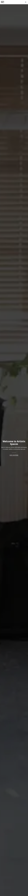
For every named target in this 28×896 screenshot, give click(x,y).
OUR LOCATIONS (14, 455)
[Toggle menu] (25, 2)
